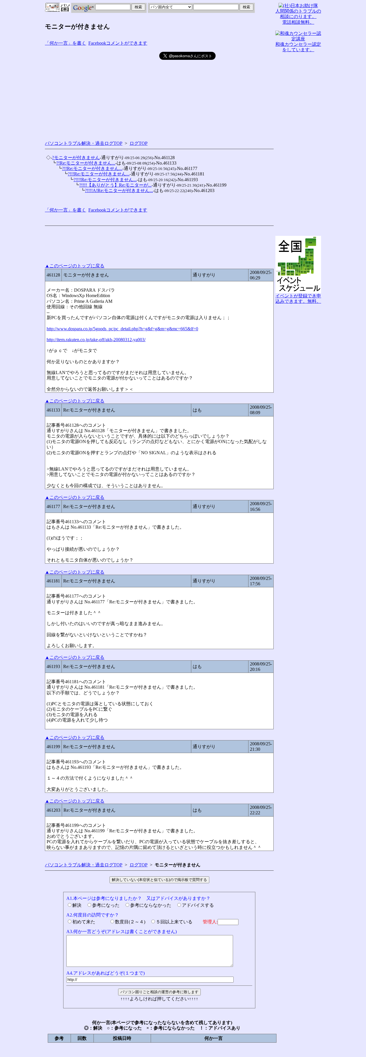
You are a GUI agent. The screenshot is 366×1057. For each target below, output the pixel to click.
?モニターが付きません (76, 157)
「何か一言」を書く (65, 43)
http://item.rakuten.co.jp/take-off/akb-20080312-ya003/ (96, 339)
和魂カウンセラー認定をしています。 (298, 47)
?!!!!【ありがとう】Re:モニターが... (115, 185)
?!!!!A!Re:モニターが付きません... (119, 190)
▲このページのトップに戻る (74, 265)
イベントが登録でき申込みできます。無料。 (298, 298)
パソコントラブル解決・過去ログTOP (83, 143)
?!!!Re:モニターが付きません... (99, 173)
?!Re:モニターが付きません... (85, 163)
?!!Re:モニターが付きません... (92, 168)
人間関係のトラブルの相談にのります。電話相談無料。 (298, 16)
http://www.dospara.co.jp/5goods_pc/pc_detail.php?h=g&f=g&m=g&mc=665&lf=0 (122, 328)
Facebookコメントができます (117, 43)
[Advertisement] (102, 92)
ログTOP (139, 143)
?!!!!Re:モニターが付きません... (105, 179)
